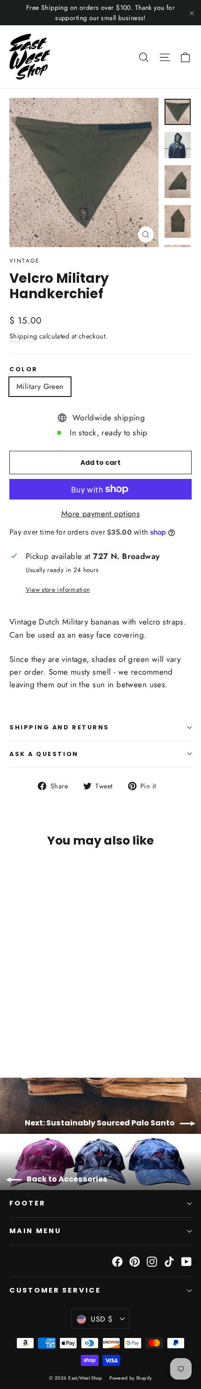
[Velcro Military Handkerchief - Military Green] (14, 1031)
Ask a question (44, 754)
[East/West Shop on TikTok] (169, 1261)
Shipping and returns (59, 727)
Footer (27, 1203)
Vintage (24, 261)
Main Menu (35, 1230)
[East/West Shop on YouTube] (186, 1261)
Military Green (40, 386)
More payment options (100, 513)
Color (23, 369)
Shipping (23, 336)
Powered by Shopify (130, 1378)
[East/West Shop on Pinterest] (134, 1261)
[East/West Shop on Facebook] (117, 1261)
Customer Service (55, 1290)
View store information (58, 589)
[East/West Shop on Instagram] (152, 1261)
